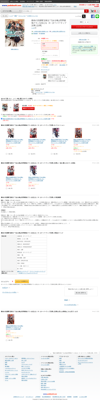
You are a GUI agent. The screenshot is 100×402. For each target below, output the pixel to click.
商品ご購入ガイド (45, 387)
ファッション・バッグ (26, 364)
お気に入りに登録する (84, 33)
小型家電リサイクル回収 (65, 366)
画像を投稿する (14, 49)
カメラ (23, 362)
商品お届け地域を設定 (28, 6)
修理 (60, 358)
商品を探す (43, 385)
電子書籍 (7, 366)
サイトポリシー (29, 396)
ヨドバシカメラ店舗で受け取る (85, 358)
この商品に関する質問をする (58, 31)
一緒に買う (10, 153)
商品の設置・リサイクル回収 (48, 381)
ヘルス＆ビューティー (10, 368)
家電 (6, 362)
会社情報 (75, 396)
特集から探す (44, 371)
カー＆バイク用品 (25, 368)
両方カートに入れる (28, 108)
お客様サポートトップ (18, 396)
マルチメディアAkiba (77, 46)
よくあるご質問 (83, 396)
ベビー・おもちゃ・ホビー (11, 358)
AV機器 (6, 376)
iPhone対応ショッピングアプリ (48, 389)
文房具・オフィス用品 (10, 378)
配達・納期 (43, 383)
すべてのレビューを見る (9, 292)
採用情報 (69, 396)
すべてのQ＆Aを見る (70, 304)
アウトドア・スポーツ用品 (11, 374)
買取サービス (62, 364)
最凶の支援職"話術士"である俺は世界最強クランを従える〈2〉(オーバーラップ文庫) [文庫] (26, 119)
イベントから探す (45, 364)
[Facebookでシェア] (93, 17)
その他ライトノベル (49, 92)
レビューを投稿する (22, 281)
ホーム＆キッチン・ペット (11, 370)
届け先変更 (62, 64)
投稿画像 (35, 33)
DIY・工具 (23, 360)
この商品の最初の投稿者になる (40, 31)
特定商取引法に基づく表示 (59, 396)
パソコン (7, 372)
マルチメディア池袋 (87, 49)
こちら (54, 4)
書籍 (32, 90)
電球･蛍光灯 (24, 380)
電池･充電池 (24, 376)
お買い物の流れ (44, 377)
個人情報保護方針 (46, 396)
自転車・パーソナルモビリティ (29, 378)
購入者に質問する (81, 292)
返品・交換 (62, 362)
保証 (60, 360)
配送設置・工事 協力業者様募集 (67, 371)
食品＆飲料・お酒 (9, 360)
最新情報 (43, 33)
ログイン (24, 4)
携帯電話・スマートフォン (27, 358)
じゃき (33, 27)
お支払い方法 (44, 379)
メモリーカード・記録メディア (29, 374)
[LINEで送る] (97, 17)
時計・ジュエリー (25, 366)
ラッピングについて (83, 360)
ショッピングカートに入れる (84, 27)
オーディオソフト (25, 372)
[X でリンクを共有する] (84, 17)
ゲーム (6, 380)
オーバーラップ (45, 69)
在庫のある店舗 (82, 39)
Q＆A (66, 300)
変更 (75, 6)
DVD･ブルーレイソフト (27, 370)
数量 (81, 22)
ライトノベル (38, 92)
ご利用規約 (37, 396)
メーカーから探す (45, 358)
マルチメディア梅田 (88, 46)
